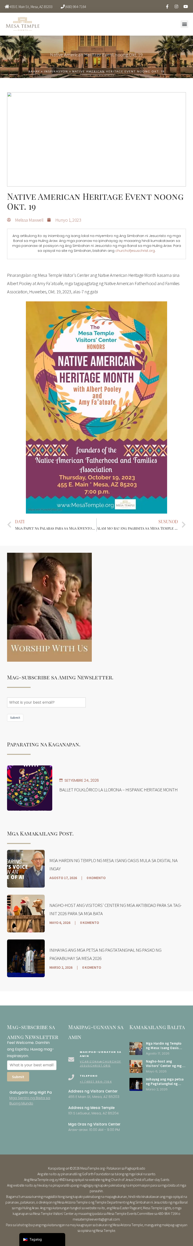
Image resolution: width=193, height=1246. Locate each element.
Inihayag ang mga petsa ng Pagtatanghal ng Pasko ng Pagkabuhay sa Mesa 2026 (165, 1086)
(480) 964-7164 (75, 6)
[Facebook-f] (167, 6)
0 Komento (96, 878)
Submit (15, 718)
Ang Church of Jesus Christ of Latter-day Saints (137, 1179)
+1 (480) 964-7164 (96, 1082)
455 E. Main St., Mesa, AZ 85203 (31, 6)
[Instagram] (176, 6)
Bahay (34, 71)
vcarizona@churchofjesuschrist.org (100, 1063)
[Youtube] (185, 6)
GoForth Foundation (96, 1173)
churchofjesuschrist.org (135, 250)
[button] (184, 24)
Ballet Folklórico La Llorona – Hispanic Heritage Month (118, 790)
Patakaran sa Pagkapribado (126, 1168)
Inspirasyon (56, 71)
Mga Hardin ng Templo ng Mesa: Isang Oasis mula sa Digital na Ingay (165, 1048)
